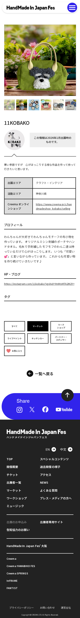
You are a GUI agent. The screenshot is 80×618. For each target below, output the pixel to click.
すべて (14, 326)
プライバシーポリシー (21, 607)
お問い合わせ (47, 607)
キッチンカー (38, 338)
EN (48, 449)
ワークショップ (61, 326)
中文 (63, 449)
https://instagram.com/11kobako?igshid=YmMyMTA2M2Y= (39, 284)
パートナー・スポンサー (61, 338)
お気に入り (17, 350)
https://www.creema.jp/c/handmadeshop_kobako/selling (54, 206)
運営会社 (66, 607)
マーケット (38, 326)
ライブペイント (14, 338)
